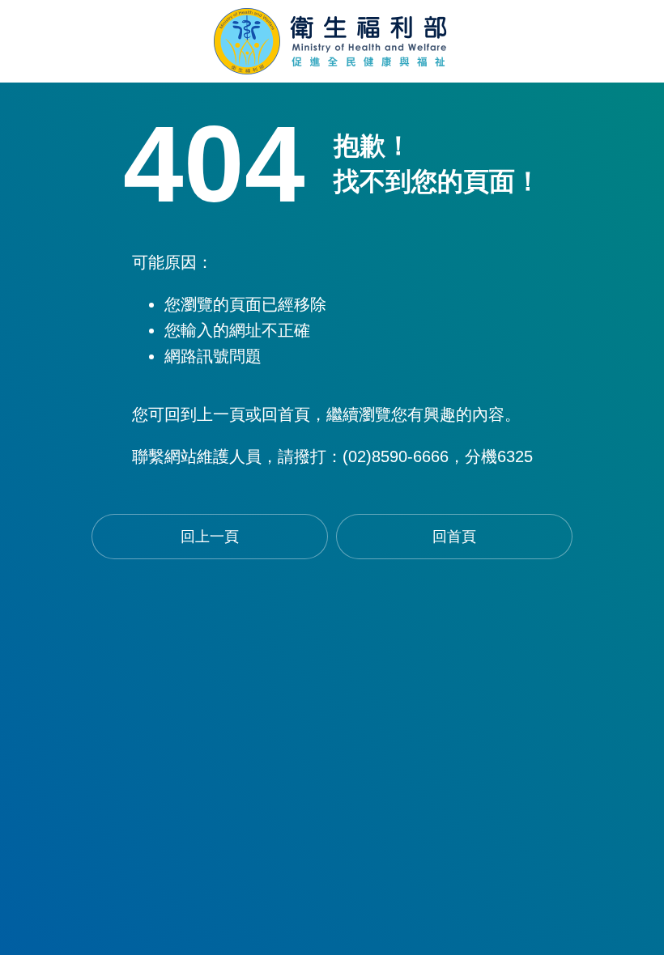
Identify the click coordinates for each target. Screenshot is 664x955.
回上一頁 (210, 536)
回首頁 (454, 536)
